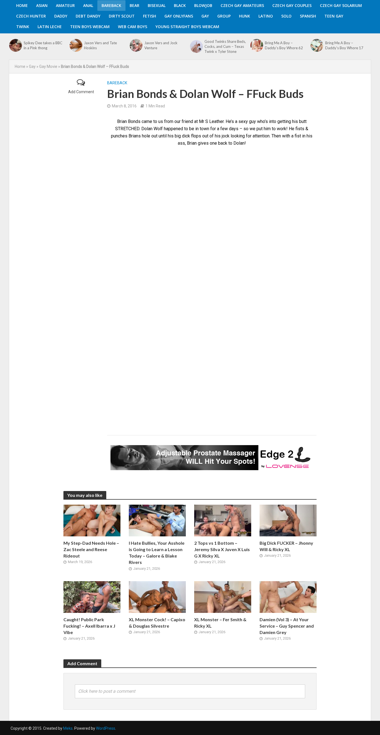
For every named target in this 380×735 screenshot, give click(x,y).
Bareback (111, 5)
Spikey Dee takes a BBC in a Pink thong (43, 45)
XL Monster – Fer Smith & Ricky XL (220, 622)
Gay (205, 16)
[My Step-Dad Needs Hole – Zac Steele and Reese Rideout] (91, 520)
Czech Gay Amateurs (242, 5)
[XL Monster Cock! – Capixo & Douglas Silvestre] (157, 596)
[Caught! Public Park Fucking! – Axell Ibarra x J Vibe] (91, 596)
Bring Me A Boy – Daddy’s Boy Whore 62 (284, 45)
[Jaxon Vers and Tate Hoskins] (75, 45)
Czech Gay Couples (292, 5)
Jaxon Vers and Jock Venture (160, 45)
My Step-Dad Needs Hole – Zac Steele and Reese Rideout (91, 549)
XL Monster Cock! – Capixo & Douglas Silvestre (157, 622)
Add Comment (81, 92)
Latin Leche (50, 26)
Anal (88, 5)
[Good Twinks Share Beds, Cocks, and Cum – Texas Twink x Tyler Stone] (196, 46)
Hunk (244, 16)
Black (180, 5)
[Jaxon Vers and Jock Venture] (135, 45)
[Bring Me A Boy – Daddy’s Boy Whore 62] (256, 45)
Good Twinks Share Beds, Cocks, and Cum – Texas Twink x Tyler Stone (225, 46)
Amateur (65, 5)
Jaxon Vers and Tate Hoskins (100, 45)
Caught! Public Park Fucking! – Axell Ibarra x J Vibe (89, 626)
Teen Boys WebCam (90, 26)
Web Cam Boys (132, 26)
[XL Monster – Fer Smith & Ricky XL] (222, 596)
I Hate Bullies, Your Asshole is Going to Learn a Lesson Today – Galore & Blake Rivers (156, 552)
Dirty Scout (122, 16)
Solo (286, 16)
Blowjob (203, 5)
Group (224, 16)
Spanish (308, 16)
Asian (42, 5)
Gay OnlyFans (178, 16)
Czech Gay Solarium (341, 5)
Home (22, 5)
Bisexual (157, 5)
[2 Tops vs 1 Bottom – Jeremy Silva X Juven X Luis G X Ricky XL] (222, 520)
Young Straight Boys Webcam (187, 26)
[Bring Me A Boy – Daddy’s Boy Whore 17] (316, 45)
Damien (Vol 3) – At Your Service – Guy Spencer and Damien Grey (287, 626)
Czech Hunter (31, 16)
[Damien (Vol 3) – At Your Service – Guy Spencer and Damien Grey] (288, 596)
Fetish (149, 16)
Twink (22, 26)
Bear (134, 5)
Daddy (60, 16)
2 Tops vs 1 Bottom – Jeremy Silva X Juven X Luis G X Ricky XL (222, 549)
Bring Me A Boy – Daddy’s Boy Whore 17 (344, 45)
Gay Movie (48, 66)
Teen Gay (333, 16)
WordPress (105, 728)
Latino (265, 16)
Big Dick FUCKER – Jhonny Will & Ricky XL (286, 546)
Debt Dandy (88, 16)
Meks (68, 728)
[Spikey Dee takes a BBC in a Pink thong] (15, 45)
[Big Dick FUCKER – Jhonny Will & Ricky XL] (288, 520)
